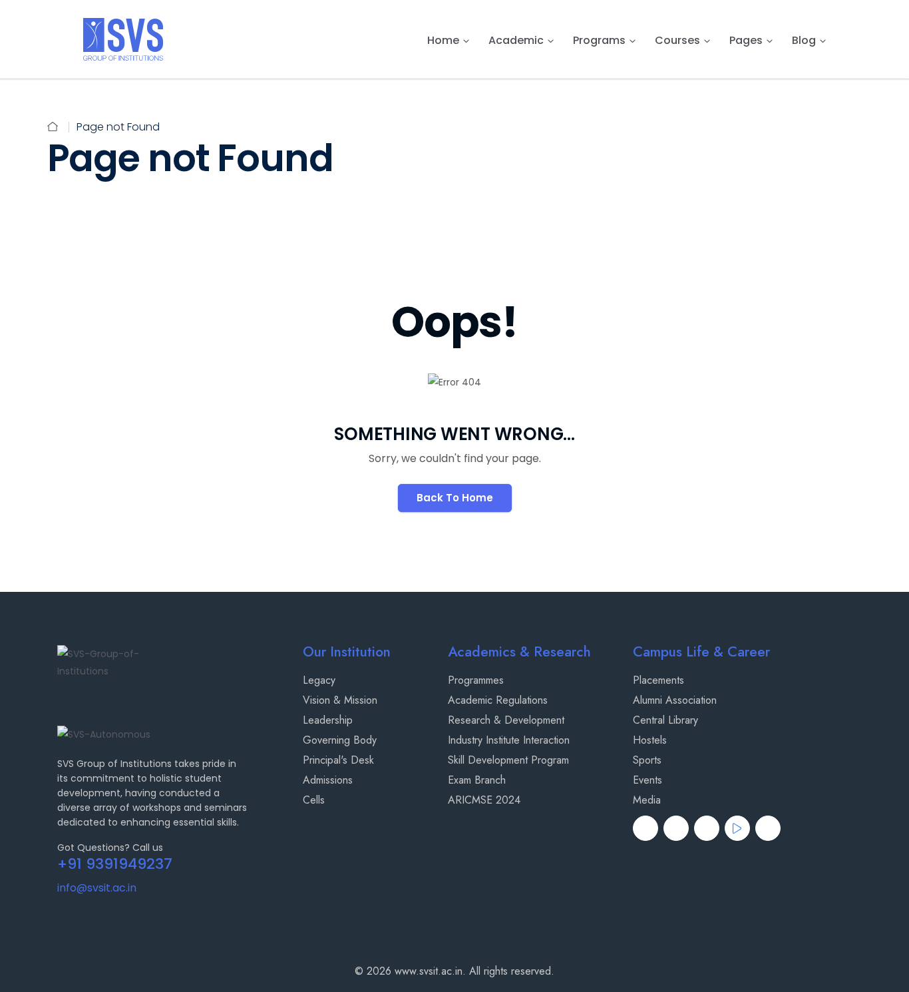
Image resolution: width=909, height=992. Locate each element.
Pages (746, 40)
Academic (516, 40)
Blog (804, 40)
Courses (677, 40)
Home (443, 40)
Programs (599, 40)
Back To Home (455, 498)
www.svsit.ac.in (428, 971)
